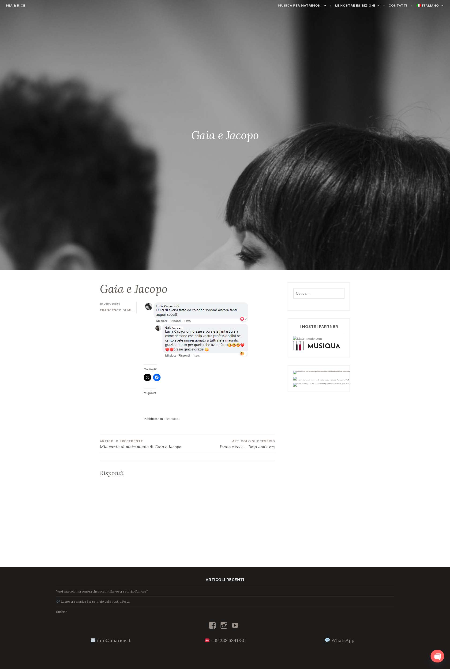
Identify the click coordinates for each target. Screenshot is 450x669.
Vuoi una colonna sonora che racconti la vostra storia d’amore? (102, 591)
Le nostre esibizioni (355, 5)
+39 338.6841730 (228, 640)
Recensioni (172, 419)
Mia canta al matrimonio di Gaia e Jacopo (140, 444)
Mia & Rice (15, 5)
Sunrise (61, 612)
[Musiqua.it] (316, 349)
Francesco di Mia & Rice (123, 310)
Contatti (398, 5)
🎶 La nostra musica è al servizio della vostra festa (93, 602)
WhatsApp (342, 640)
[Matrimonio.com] (307, 339)
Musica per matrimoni (300, 5)
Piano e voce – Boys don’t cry (247, 444)
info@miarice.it (114, 640)
